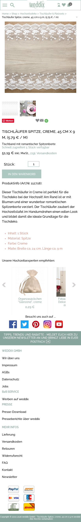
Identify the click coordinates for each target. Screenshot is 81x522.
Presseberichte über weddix (21, 419)
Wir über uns (10, 358)
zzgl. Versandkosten (43, 153)
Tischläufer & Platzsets (52, 13)
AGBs (5, 372)
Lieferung (8, 434)
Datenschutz (10, 379)
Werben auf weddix (15, 399)
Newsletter (9, 477)
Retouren (8, 448)
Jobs (5, 386)
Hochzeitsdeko (28, 13)
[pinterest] (36, 324)
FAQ (5, 463)
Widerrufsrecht (12, 456)
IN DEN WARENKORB (21, 174)
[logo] (40, 8)
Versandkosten (12, 441)
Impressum (9, 365)
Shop (14, 13)
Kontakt (7, 470)
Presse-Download (14, 412)
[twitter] (24, 324)
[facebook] (13, 324)
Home (5, 13)
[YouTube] (59, 324)
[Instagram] (47, 324)
